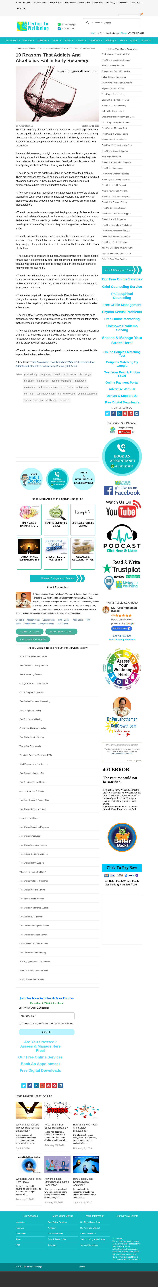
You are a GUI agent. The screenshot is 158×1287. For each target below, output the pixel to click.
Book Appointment (61, 631)
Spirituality (98, 3)
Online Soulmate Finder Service (33, 944)
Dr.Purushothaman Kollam (122, 754)
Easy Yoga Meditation (29, 818)
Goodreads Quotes (134, 761)
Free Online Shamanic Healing (33, 845)
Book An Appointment (40, 1064)
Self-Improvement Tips (31, 48)
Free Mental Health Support (31, 899)
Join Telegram (68, 28)
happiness (45, 374)
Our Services (70, 3)
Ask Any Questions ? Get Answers (34, 961)
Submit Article (29, 631)
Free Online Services (57, 1222)
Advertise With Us (122, 389)
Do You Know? (40, 3)
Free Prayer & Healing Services (33, 854)
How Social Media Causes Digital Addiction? (83, 1182)
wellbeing (51, 400)
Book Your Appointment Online (33, 656)
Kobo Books (78, 620)
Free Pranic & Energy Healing (32, 782)
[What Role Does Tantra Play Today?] (29, 1172)
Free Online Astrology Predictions (34, 926)
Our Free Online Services (40, 1057)
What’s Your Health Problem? (32, 872)
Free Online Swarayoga (29, 836)
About (18, 1239)
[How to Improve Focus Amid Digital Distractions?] (86, 1118)
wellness (64, 400)
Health (56, 40)
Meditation (94, 40)
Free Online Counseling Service (33, 665)
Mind (122, 40)
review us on (120, 628)
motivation (29, 387)
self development (48, 387)
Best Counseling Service (30, 674)
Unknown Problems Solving (122, 328)
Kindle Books (63, 620)
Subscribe (47, 1032)
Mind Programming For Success (33, 764)
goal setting (30, 374)
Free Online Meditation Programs (34, 827)
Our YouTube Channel (90, 1228)
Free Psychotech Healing (30, 719)
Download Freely (55, 1233)
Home (18, 3)
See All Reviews (122, 636)
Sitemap (82, 1267)
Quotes (133, 40)
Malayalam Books (46, 624)
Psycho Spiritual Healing (30, 710)
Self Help (27, 40)
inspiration (70, 374)
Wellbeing (42, 40)
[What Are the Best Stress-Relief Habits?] (57, 1118)
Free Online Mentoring (122, 319)
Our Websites (55, 3)
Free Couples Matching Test (32, 773)
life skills (29, 380)
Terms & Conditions (89, 1245)
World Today (84, 3)
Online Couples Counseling (31, 692)
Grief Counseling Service (122, 287)
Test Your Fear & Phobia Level (122, 374)
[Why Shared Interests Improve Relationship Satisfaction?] (29, 1118)
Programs (20, 1228)
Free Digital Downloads (40, 1070)
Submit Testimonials (57, 1239)
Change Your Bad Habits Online (33, 683)
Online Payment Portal (122, 382)
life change (85, 374)
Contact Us (20, 8)
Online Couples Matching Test (122, 353)
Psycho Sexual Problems (122, 312)
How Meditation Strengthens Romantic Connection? (56, 1182)
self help (28, 393)
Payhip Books (30, 624)
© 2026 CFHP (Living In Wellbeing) (29, 1267)
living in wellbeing (61, 380)
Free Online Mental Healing (31, 737)
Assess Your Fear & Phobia (31, 791)
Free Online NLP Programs (31, 917)
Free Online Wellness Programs (33, 881)
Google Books (49, 620)
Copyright (52, 1245)
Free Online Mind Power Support (33, 908)
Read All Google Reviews (122, 639)
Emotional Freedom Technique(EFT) (35, 755)
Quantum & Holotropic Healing (32, 728)
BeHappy (109, 40)
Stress (68, 40)
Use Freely (110, 3)
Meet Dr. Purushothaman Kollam (33, 970)
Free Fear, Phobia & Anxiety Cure (34, 800)
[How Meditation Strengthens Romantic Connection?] (57, 1172)
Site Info (26, 3)
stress (27, 400)
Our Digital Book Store (90, 1222)
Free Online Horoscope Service (33, 935)
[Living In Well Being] (33, 29)
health (57, 374)
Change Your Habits (32, 639)
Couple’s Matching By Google (122, 363)
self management (87, 393)
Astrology (52, 1228)
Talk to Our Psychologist (30, 746)
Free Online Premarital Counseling (34, 701)
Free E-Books (62, 624)
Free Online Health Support (31, 863)
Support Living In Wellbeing (92, 1239)
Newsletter (20, 1222)
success (38, 400)
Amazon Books (33, 620)
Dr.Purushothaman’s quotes (122, 745)
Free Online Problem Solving (32, 890)
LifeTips (80, 40)
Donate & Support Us (122, 395)
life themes (43, 380)
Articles (144, 40)
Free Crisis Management (122, 305)
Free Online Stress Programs (32, 809)
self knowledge (66, 393)
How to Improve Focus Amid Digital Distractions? (85, 1127)
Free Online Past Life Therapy (32, 952)
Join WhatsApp (68, 24)
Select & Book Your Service (31, 979)
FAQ (18, 1245)
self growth (82, 387)
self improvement (46, 393)
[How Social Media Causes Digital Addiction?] (86, 1172)
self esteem (66, 387)
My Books (20, 620)
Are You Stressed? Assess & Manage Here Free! (40, 1046)
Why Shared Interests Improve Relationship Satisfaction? (27, 1127)
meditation (80, 380)
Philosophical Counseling (122, 296)
